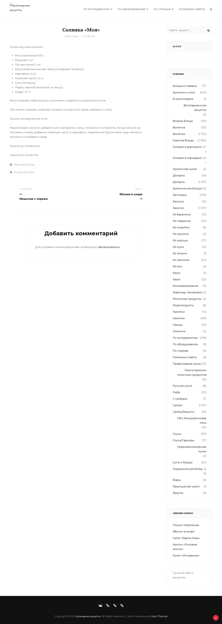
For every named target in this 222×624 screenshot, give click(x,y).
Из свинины (181, 259)
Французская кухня (186, 486)
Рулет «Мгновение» (186, 555)
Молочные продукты (187, 298)
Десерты (179, 175)
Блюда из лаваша (185, 85)
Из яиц (177, 266)
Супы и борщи (183, 462)
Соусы (177, 433)
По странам (162, 9)
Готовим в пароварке (187, 158)
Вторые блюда (183, 121)
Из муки (178, 246)
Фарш (177, 480)
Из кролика (181, 233)
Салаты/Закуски (183, 411)
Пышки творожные (186, 525)
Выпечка (179, 127)
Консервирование (185, 285)
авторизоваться (109, 247)
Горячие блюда (24, 164)
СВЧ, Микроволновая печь (191, 420)
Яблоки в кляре (183, 531)
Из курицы (180, 240)
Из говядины (182, 220)
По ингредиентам (97, 9)
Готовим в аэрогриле (187, 146)
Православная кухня (187, 363)
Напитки (179, 311)
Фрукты (178, 492)
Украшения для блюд (188, 468)
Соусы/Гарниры (183, 440)
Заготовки (180, 195)
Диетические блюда (187, 188)
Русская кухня (182, 385)
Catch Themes (159, 616)
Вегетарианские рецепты (195, 107)
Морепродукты (183, 305)
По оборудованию (131, 9)
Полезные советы (192, 9)
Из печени (180, 253)
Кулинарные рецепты (88, 616)
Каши (176, 272)
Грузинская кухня (185, 169)
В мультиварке (183, 98)
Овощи (178, 324)
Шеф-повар (71, 36)
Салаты (177, 405)
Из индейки (181, 227)
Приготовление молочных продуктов (191, 372)
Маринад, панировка (187, 292)
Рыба (176, 392)
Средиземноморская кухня (191, 449)
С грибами (180, 398)
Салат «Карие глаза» (186, 538)
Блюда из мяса (24, 172)
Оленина (179, 331)
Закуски (178, 201)
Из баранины (182, 214)
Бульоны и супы (184, 92)
